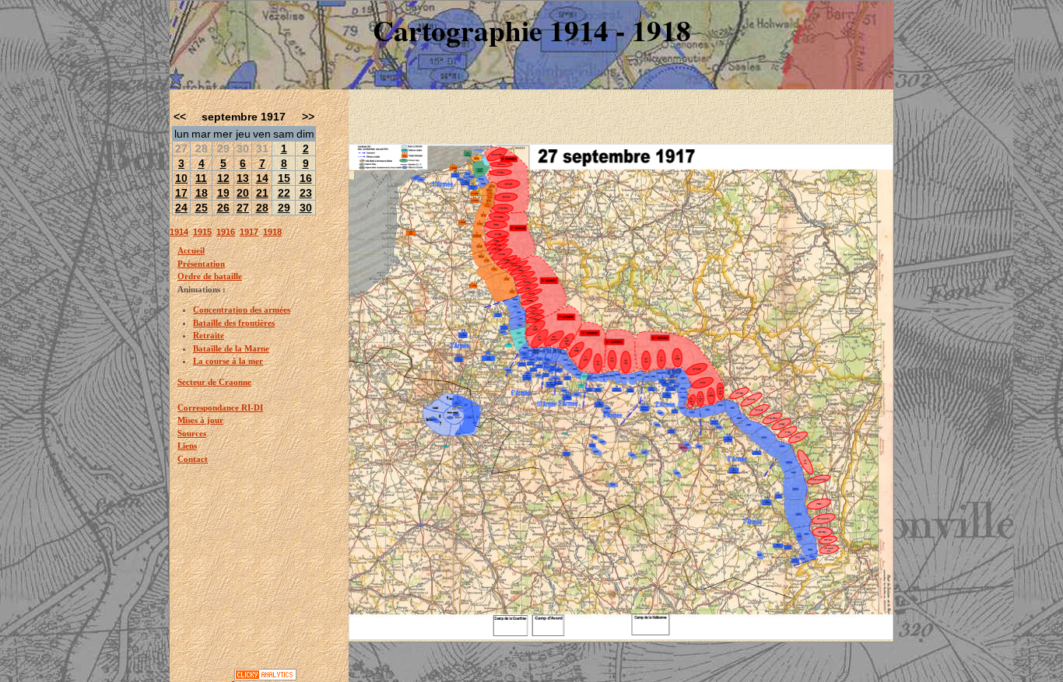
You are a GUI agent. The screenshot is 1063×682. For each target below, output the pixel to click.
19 (223, 193)
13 (243, 178)
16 (306, 178)
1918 (272, 231)
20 (243, 193)
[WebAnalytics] (202, 677)
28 (201, 148)
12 (223, 178)
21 (262, 193)
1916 (225, 231)
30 (243, 148)
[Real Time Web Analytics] (265, 677)
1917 (249, 231)
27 (181, 148)
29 (223, 148)
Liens (187, 445)
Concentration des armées (241, 309)
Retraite (208, 335)
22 (284, 193)
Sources (191, 433)
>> (308, 116)
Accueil (191, 250)
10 (181, 178)
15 (284, 178)
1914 (179, 231)
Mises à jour (200, 420)
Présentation (201, 263)
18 (201, 193)
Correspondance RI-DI (220, 407)
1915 (202, 231)
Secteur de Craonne (214, 381)
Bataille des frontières (234, 322)
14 (262, 178)
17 (181, 193)
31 (262, 148)
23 (306, 193)
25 (201, 207)
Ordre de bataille (209, 276)
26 (223, 207)
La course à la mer (228, 360)
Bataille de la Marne (231, 348)
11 (201, 178)
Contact (192, 458)
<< (180, 116)
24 (181, 207)
